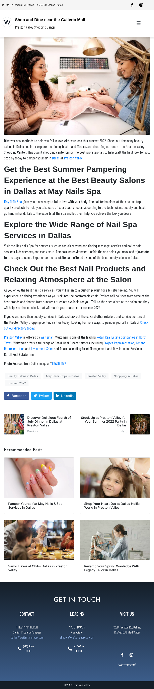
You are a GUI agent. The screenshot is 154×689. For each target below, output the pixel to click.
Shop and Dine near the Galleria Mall (50, 19)
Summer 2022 (17, 383)
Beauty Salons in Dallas (23, 376)
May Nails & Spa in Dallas (62, 376)
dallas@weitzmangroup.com (27, 637)
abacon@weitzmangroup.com (77, 637)
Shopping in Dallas (126, 376)
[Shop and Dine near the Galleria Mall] (7, 22)
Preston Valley (96, 376)
